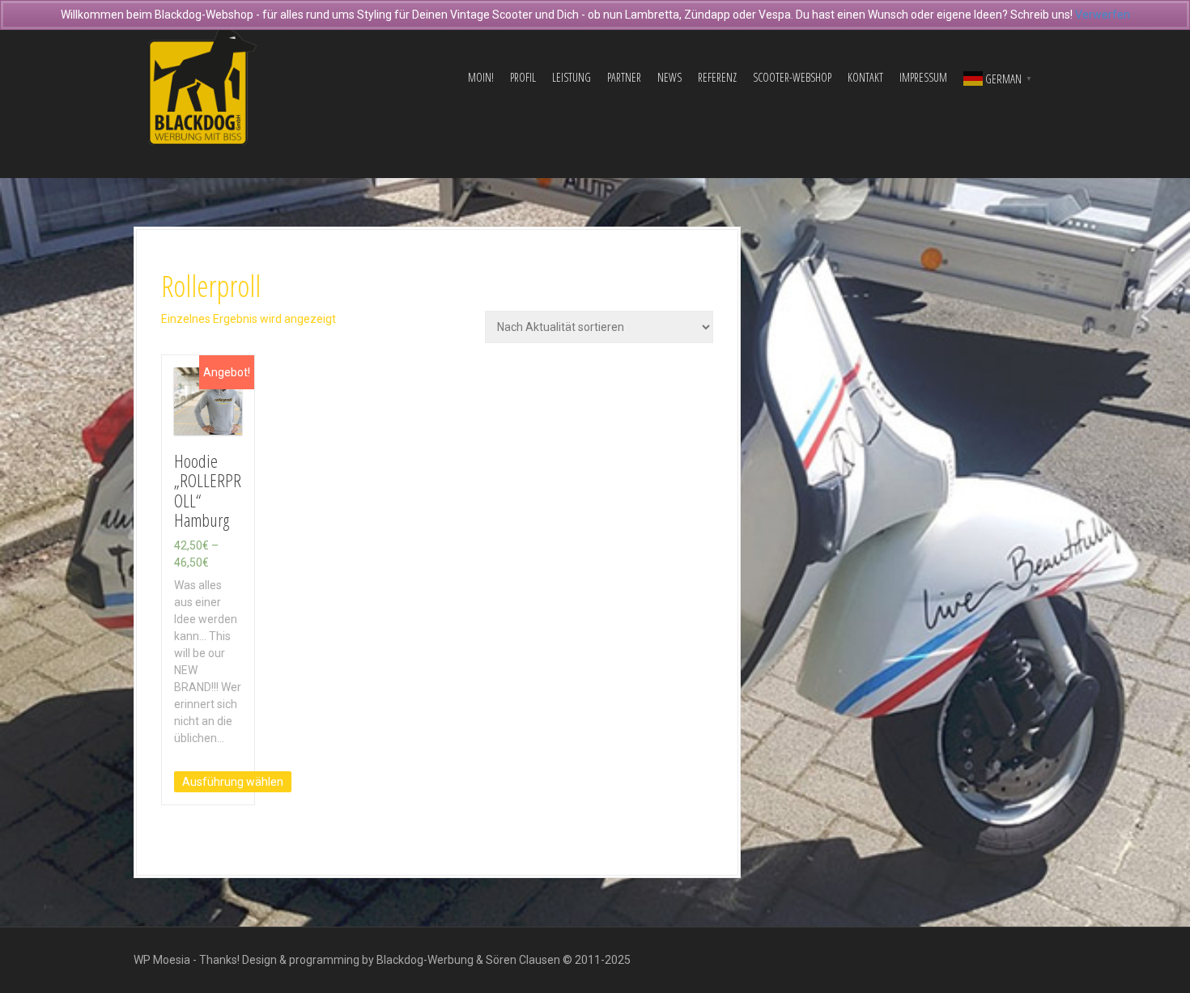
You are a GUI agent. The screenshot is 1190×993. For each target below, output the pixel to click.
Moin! (481, 77)
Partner (624, 77)
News (669, 77)
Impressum (923, 77)
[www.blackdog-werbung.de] (202, 76)
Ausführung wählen (232, 781)
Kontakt (865, 77)
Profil (523, 77)
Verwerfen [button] (1102, 14)
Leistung (571, 77)
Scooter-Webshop (792, 77)
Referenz (717, 77)
